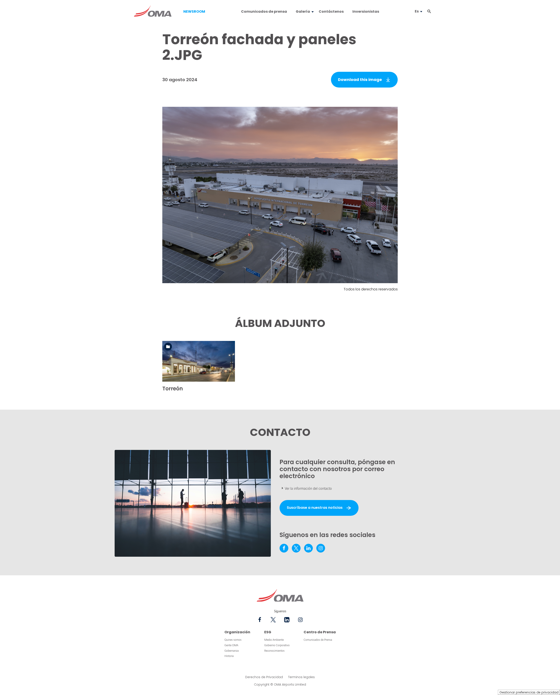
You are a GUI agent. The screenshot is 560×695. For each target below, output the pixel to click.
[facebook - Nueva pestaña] (284, 548)
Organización (237, 632)
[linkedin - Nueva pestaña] (308, 548)
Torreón (172, 388)
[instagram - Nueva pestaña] (320, 548)
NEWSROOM (194, 11)
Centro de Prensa (320, 632)
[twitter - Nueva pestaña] (296, 548)
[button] (429, 11)
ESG (267, 632)
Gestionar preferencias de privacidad (528, 692)
